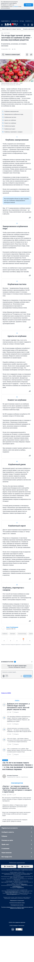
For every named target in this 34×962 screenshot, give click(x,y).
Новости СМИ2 (6, 693)
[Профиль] (32, 25)
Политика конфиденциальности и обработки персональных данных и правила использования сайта (17, 908)
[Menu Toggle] (2, 25)
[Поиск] (24, 25)
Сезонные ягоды (22, 633)
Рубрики (4, 836)
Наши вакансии (7, 852)
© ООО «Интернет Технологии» (17, 925)
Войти (7, 676)
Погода (22, 21)
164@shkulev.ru (24, 884)
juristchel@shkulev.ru (17, 886)
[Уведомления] (28, 25)
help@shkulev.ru (20, 887)
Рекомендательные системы (17, 905)
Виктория (12, 633)
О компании (5, 848)
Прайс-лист (5, 844)
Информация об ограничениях (17, 900)
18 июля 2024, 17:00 (5, 49)
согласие (15, 6)
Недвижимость (5, 21)
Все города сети (7, 856)
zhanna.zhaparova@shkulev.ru (11, 892)
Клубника (5, 633)
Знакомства (14, 21)
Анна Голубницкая (12, 627)
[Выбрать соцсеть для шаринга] (31, 54)
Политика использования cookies (17, 902)
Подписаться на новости (10, 828)
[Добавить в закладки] (27, 54)
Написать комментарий (12, 54)
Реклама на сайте (7, 840)
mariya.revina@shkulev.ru (11, 894)
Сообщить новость (8, 832)
